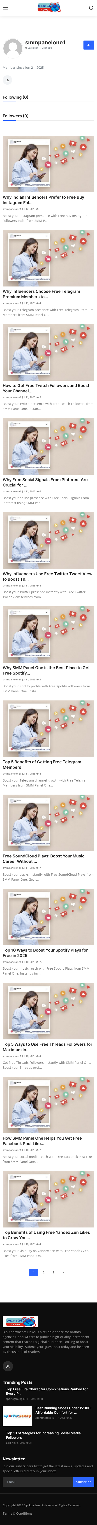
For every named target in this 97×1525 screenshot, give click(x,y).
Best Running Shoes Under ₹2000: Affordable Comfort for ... (63, 1410)
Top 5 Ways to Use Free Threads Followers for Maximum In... (47, 1047)
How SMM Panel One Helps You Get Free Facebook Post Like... (42, 1141)
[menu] (5, 8)
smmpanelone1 (12, 209)
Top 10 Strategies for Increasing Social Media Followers (43, 1435)
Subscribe (83, 1482)
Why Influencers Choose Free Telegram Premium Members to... (41, 294)
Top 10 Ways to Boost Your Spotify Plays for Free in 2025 (45, 953)
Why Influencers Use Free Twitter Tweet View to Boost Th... (47, 576)
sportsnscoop (43, 1417)
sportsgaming (14, 1398)
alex (8, 1442)
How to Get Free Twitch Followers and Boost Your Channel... (46, 388)
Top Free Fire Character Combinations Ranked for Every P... (47, 1391)
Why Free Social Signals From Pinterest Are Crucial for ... (45, 482)
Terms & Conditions (17, 1513)
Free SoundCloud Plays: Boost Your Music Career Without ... (43, 859)
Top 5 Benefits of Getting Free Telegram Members (42, 764)
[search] (91, 8)
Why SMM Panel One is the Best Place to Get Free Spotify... (46, 670)
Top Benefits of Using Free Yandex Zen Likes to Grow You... (46, 1235)
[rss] (8, 1366)
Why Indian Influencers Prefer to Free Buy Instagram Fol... (43, 200)
